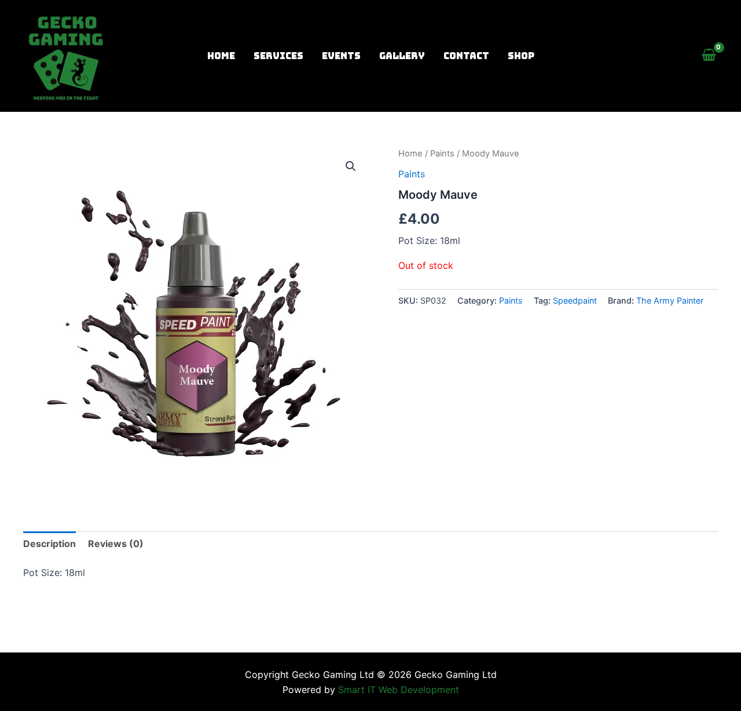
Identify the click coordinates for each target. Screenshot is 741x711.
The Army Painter (669, 300)
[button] (350, 166)
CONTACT (466, 56)
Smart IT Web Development (398, 689)
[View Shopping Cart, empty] (708, 56)
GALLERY (402, 56)
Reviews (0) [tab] (116, 543)
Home (410, 153)
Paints (442, 153)
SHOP (521, 56)
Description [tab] (49, 543)
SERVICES (278, 56)
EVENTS (341, 56)
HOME (221, 56)
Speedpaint (575, 300)
